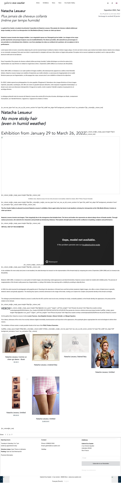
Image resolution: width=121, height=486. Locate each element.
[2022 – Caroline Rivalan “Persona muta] (116, 479)
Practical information (7, 455)
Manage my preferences (89, 470)
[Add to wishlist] (27, 343)
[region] (60, 165)
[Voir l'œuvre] (27, 339)
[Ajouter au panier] (27, 335)
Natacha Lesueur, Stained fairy (75, 357)
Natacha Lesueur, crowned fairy (45, 365)
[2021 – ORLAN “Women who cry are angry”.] (4, 479)
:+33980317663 (49, 443)
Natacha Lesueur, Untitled (104, 372)
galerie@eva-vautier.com (52, 445)
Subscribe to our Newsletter (101, 463)
